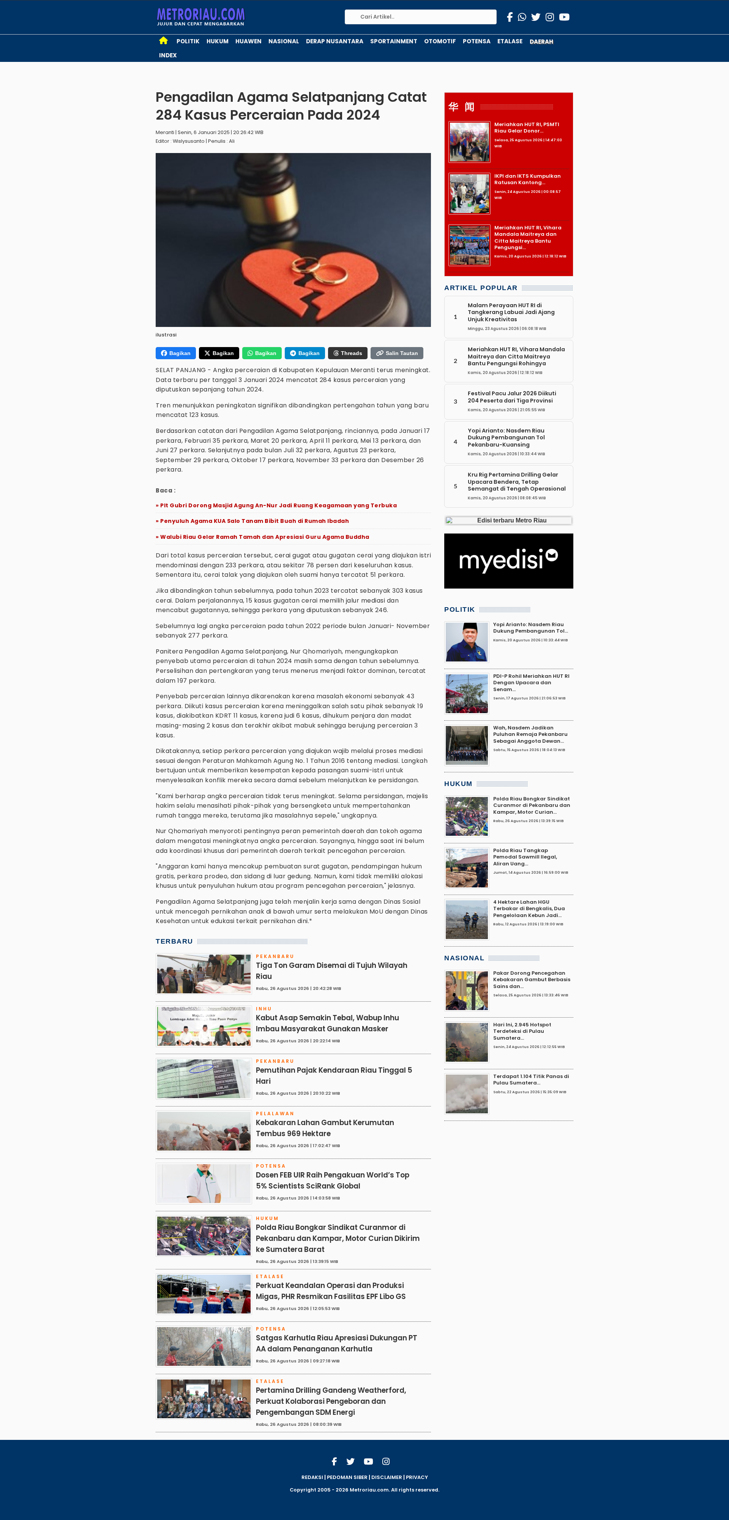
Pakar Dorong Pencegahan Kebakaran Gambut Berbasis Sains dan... (531, 979)
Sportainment (393, 41)
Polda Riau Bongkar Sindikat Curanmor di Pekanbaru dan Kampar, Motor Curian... (531, 805)
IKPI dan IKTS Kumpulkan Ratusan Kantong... (527, 179)
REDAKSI (312, 1477)
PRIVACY (417, 1477)
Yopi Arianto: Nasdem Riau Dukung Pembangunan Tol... (530, 628)
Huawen (248, 41)
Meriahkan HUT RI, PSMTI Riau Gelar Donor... (526, 127)
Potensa (477, 41)
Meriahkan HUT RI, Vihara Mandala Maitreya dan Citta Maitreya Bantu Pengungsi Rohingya (516, 356)
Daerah (541, 42)
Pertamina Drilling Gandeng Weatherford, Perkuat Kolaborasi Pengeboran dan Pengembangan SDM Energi (331, 1401)
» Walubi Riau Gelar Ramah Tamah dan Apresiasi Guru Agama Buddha (262, 537)
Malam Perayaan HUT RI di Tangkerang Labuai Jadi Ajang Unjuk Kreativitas (511, 312)
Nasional (283, 41)
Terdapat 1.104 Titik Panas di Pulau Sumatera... (531, 1079)
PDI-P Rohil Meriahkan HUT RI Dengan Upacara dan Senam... (531, 682)
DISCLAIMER (386, 1477)
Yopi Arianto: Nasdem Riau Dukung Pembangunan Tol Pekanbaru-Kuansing (506, 437)
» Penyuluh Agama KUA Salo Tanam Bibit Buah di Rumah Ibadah (252, 521)
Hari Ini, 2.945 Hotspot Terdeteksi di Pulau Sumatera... (522, 1031)
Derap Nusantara (334, 41)
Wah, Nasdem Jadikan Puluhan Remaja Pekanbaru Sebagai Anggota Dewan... (530, 734)
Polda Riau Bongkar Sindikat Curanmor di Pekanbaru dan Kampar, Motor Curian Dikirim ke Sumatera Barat (338, 1238)
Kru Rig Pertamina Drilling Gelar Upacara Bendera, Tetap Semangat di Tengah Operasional (517, 481)
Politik (188, 41)
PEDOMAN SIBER (347, 1477)
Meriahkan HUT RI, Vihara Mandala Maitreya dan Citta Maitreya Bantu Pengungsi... (528, 237)
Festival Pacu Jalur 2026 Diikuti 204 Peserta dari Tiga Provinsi (512, 397)
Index (168, 55)
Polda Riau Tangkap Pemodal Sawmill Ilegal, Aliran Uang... (525, 857)
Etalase (509, 41)
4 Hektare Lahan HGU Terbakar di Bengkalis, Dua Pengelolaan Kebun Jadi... (529, 908)
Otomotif (440, 41)
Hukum (218, 41)
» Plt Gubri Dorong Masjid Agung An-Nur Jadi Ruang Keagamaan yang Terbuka (276, 505)
